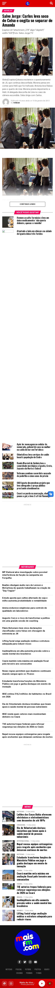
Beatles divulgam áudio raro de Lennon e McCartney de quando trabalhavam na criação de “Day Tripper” (26, 588)
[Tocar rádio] (42, 983)
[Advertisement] (27, 533)
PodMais (29, 973)
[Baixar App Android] (50, 983)
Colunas (19, 973)
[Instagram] (11, 983)
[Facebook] (4, 983)
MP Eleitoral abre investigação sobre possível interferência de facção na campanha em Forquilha (24, 575)
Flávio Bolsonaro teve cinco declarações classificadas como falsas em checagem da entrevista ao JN (23, 631)
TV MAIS (38, 973)
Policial (19, 969)
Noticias (9, 969)
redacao (16, 103)
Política (38, 969)
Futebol (28, 969)
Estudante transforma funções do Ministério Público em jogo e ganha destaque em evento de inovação (26, 684)
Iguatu (46, 969)
